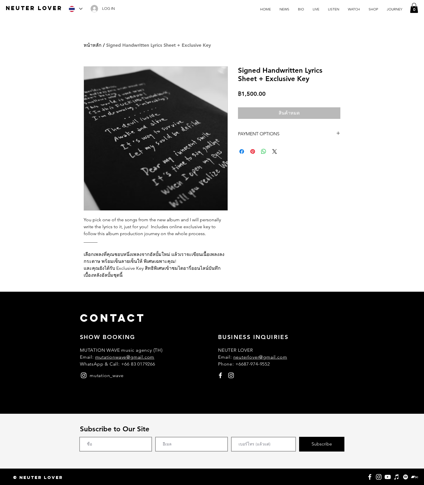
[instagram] (83, 375)
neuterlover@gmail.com (260, 357)
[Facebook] (370, 477)
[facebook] (220, 375)
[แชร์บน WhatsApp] (263, 151)
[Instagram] (378, 477)
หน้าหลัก (93, 45)
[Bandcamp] (414, 477)
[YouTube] (387, 477)
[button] (414, 8)
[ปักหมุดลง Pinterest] (252, 151)
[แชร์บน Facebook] (241, 151)
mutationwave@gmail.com (125, 357)
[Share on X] (274, 151)
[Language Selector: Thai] (75, 8)
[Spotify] (405, 477)
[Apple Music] (396, 477)
